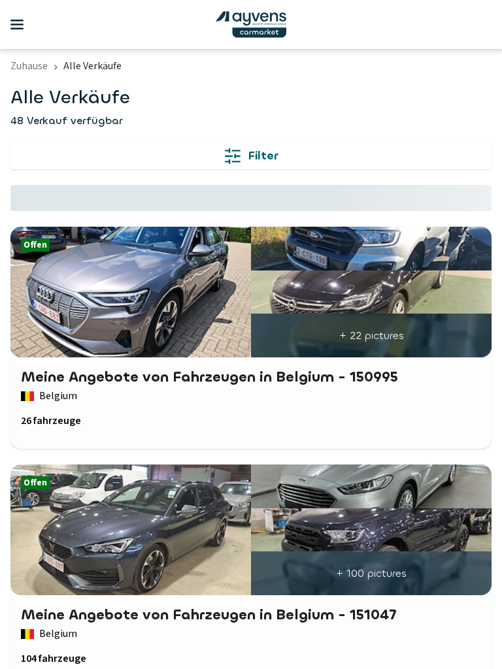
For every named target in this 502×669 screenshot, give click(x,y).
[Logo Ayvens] (251, 24)
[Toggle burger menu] (17, 25)
